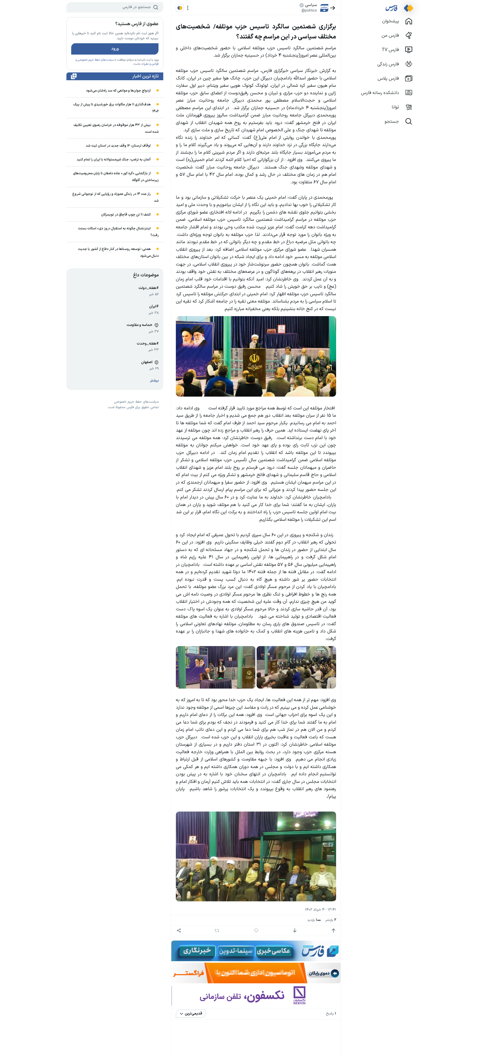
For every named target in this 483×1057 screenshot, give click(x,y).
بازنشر (330, 920)
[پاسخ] (256, 931)
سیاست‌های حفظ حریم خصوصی (95, 60)
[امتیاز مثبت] (333, 931)
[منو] (188, 8)
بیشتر (154, 380)
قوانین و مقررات (149, 64)
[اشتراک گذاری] (179, 931)
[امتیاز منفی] (295, 931)
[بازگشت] (332, 8)
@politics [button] (309, 10)
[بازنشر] (217, 930)
